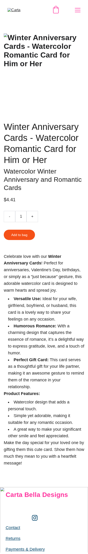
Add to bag (19, 235)
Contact (13, 527)
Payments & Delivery (25, 549)
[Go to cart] (56, 10)
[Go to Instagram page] (35, 518)
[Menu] (77, 10)
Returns (13, 538)
